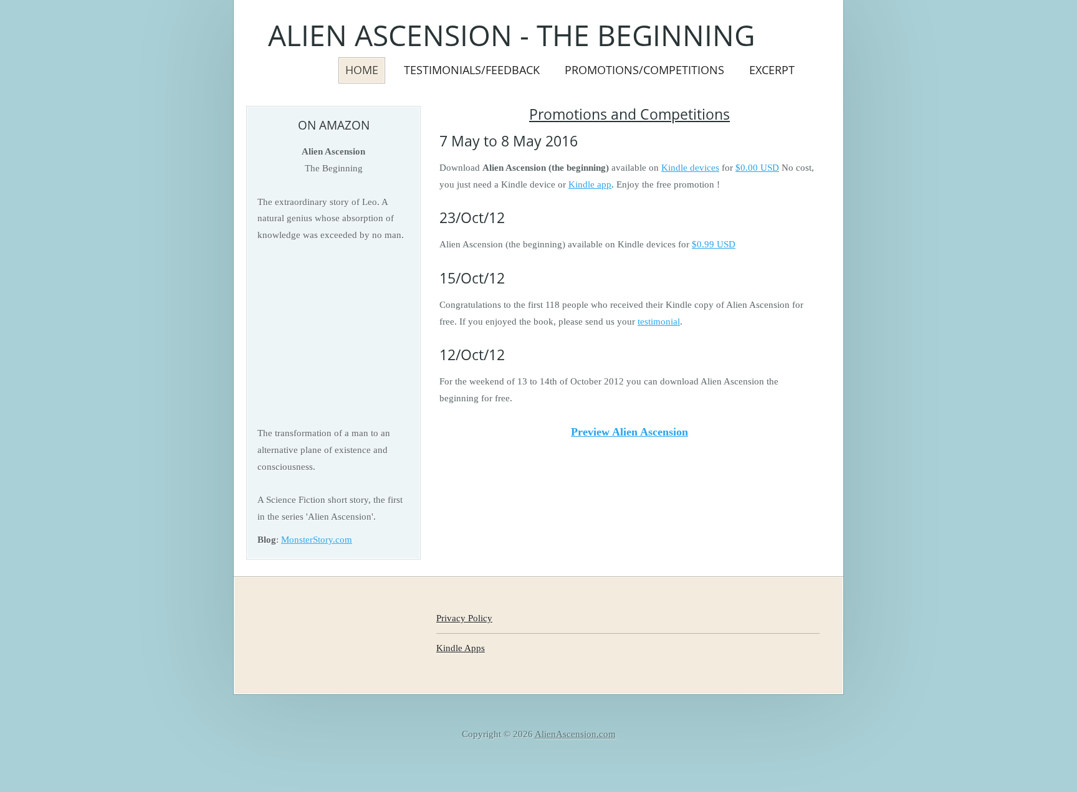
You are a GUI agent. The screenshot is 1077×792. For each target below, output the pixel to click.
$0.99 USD (713, 244)
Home (361, 69)
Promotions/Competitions (644, 69)
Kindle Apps (460, 647)
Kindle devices (690, 167)
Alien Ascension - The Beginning (511, 35)
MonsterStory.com (316, 539)
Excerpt (772, 69)
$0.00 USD (757, 167)
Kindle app (589, 184)
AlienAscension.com (575, 733)
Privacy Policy (464, 618)
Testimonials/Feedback (472, 69)
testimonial (659, 321)
